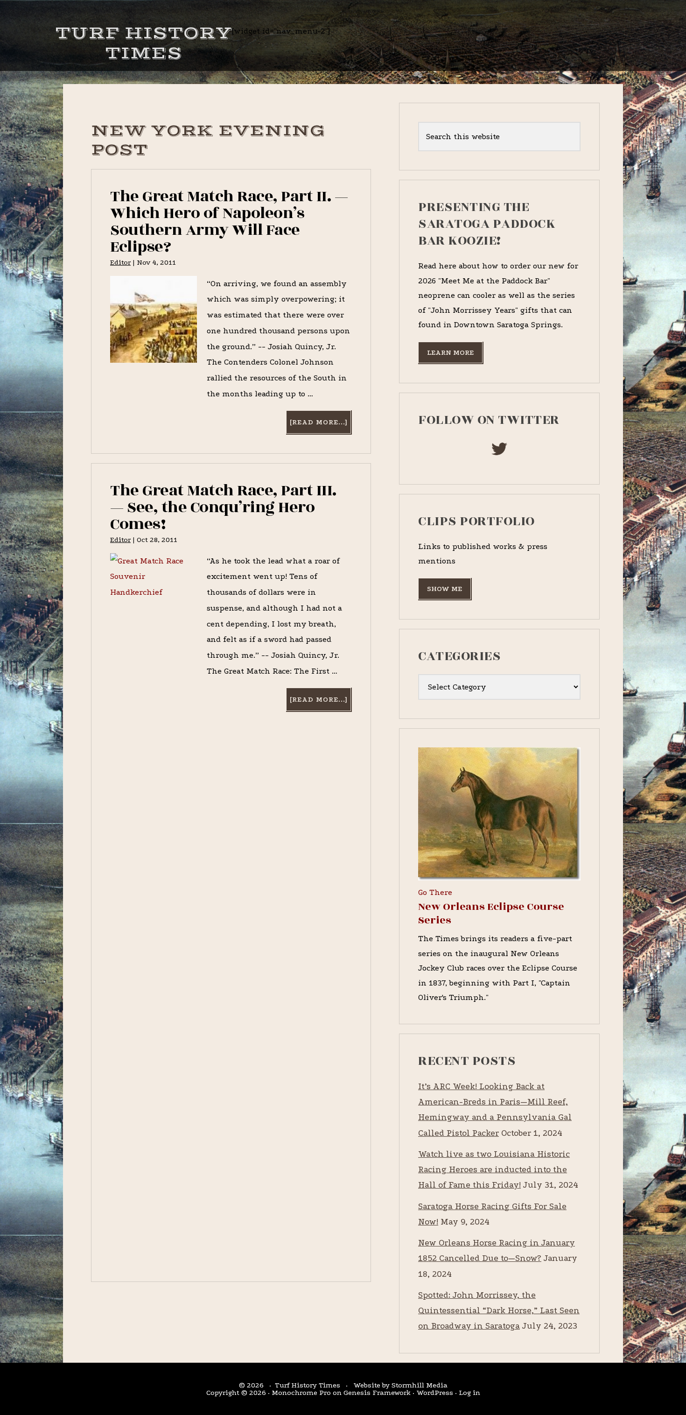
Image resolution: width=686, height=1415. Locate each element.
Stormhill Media (420, 1385)
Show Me (444, 588)
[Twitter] (499, 452)
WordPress (434, 1392)
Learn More (450, 352)
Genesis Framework (377, 1392)
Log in (469, 1392)
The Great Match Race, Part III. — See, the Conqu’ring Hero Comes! (223, 507)
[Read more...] (320, 425)
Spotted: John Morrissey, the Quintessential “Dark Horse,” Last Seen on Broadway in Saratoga (499, 1310)
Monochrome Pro (301, 1392)
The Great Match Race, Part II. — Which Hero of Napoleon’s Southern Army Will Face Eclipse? (229, 221)
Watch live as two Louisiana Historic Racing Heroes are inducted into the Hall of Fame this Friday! (494, 1169)
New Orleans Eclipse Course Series (491, 913)
